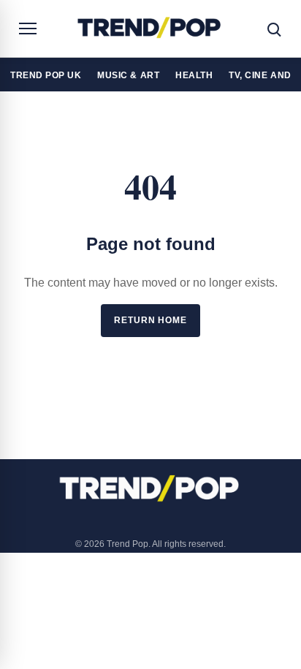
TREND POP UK (45, 75)
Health (194, 75)
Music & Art (128, 75)
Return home (150, 320)
